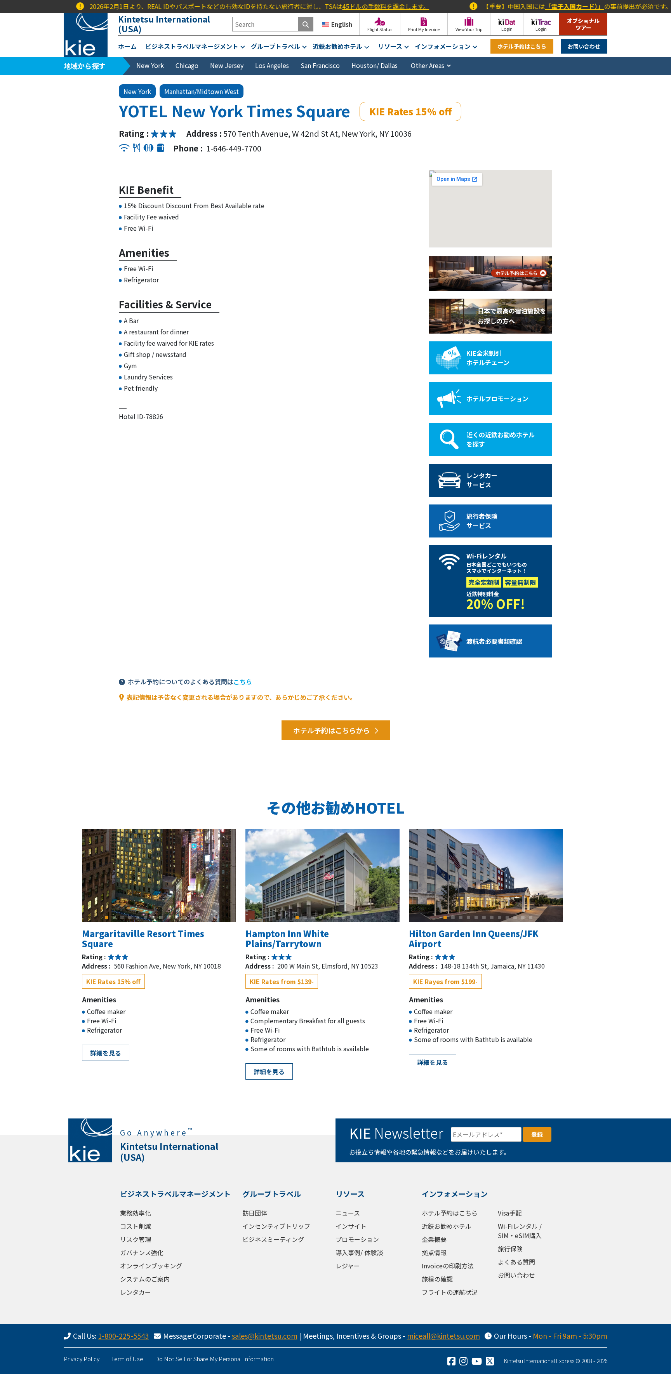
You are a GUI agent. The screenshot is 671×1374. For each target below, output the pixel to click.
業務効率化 (135, 1212)
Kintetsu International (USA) (164, 24)
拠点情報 (434, 1252)
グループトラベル (275, 46)
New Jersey (226, 65)
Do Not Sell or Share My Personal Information (214, 1359)
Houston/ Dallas (374, 65)
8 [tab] (161, 917)
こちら (242, 681)
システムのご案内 (145, 1279)
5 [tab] (138, 917)
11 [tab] (184, 917)
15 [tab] (215, 917)
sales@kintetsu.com (264, 1336)
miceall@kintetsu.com (443, 1336)
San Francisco (320, 65)
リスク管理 (135, 1239)
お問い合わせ (584, 46)
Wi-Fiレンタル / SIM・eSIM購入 (520, 1230)
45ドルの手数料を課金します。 (354, 6)
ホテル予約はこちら (521, 46)
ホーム (127, 46)
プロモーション (357, 1239)
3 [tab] (122, 917)
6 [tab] (145, 917)
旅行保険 (510, 1248)
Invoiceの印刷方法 (448, 1265)
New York (150, 65)
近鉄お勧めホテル (337, 46)
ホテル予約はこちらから (331, 730)
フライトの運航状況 (450, 1292)
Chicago (187, 65)
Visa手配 (510, 1212)
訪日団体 (254, 1212)
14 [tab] (208, 917)
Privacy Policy (81, 1359)
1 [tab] (107, 917)
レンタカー (135, 1292)
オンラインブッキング (151, 1265)
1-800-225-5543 (123, 1336)
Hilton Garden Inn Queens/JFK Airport (474, 938)
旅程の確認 (437, 1279)
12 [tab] (192, 917)
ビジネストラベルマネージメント (191, 46)
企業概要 (434, 1239)
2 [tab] (114, 917)
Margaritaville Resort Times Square (143, 938)
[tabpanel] (159, 875)
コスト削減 (135, 1226)
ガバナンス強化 (141, 1252)
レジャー (348, 1265)
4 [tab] (130, 917)
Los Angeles (272, 65)
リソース (390, 46)
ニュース (348, 1212)
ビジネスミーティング (273, 1239)
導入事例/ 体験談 (359, 1252)
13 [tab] (200, 917)
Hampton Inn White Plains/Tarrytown (287, 938)
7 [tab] (153, 917)
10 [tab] (177, 917)
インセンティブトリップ (276, 1226)
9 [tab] (169, 917)
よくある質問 (516, 1261)
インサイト (351, 1226)
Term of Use (127, 1359)
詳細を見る (105, 1052)
